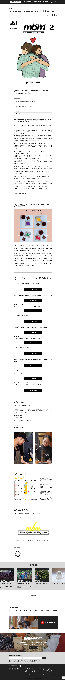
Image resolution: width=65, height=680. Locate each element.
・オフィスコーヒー (49, 671)
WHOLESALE (47, 1)
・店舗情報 (25, 671)
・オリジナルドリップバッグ (50, 668)
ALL (10, 610)
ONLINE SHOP (25, 1)
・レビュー (25, 670)
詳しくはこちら (33, 647)
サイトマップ (36, 674)
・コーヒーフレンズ (26, 669)
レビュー (31, 674)
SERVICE (39, 1)
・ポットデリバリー (49, 670)
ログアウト (16, 674)
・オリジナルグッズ (34, 671)
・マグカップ (33, 670)
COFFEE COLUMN (45, 610)
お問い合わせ (54, 674)
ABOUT (42, 1)
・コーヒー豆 (33, 667)
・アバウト (25, 667)
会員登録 (20, 674)
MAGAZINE (35, 1)
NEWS (10, 8)
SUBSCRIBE (30, 1)
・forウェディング (48, 669)
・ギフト (33, 669)
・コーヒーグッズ (34, 668)
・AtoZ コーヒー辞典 (27, 668)
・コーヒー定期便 (48, 667)
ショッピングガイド (26, 674)
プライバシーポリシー (47, 674)
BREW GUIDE (23, 610)
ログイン (11, 674)
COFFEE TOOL (34, 610)
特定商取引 (41, 674)
